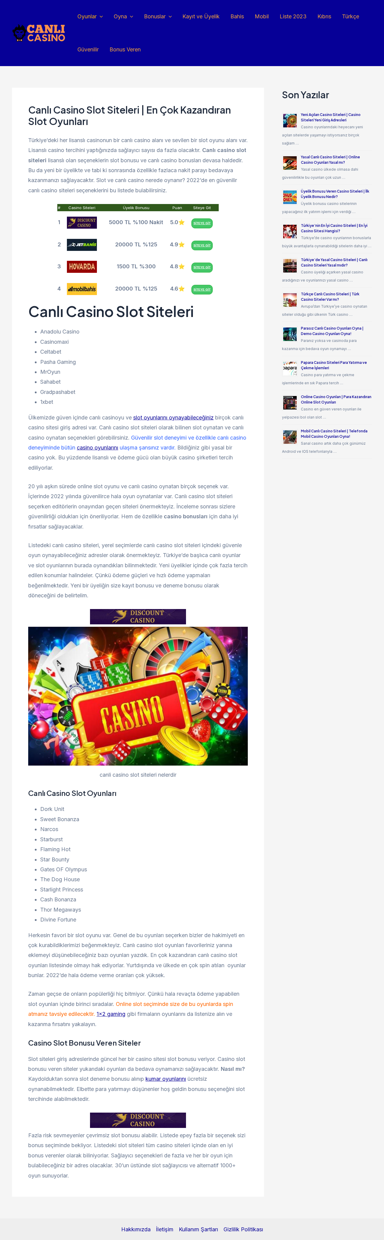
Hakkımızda (136, 1229)
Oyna (120, 16)
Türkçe (350, 16)
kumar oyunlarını (166, 1079)
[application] (100, 16)
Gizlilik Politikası (243, 1229)
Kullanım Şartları (198, 1229)
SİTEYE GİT (202, 223)
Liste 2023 (293, 16)
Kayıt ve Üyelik (201, 16)
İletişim (164, 1229)
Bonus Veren (125, 49)
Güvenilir (88, 49)
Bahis (237, 16)
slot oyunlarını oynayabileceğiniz (173, 417)
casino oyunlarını (97, 447)
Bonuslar (155, 16)
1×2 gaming (111, 1014)
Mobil (262, 16)
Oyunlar (87, 16)
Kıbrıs (324, 16)
